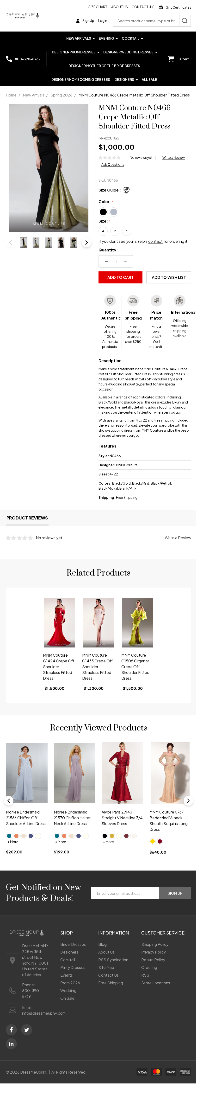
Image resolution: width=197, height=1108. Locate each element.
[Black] (105, 836)
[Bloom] (16, 836)
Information (113, 932)
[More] (93, 38)
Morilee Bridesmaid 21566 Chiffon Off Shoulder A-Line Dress (26, 817)
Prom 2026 (70, 982)
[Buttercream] (23, 836)
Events (66, 975)
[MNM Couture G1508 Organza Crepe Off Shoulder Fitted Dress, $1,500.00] (137, 622)
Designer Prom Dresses (74, 52)
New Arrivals (78, 38)
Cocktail (130, 38)
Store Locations (155, 982)
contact (155, 241)
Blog (102, 944)
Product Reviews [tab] (27, 517)
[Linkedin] (11, 1043)
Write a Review (173, 157)
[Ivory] (38, 836)
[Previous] (8, 801)
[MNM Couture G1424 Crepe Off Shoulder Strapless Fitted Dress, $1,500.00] (59, 622)
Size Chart (97, 7)
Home (11, 94)
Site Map (106, 967)
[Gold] (112, 836)
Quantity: (108, 249)
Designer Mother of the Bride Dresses (104, 66)
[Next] (188, 801)
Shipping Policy (154, 944)
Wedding (68, 990)
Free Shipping (110, 982)
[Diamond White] (133, 836)
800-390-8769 (31, 993)
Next (86, 242)
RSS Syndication (113, 959)
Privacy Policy (153, 951)
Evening (106, 38)
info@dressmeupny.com (44, 1013)
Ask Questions (112, 164)
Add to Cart (120, 277)
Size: (104, 221)
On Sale (67, 998)
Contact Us (108, 975)
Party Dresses (72, 967)
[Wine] (126, 836)
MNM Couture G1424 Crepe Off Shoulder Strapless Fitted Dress (58, 667)
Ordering (149, 967)
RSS (145, 975)
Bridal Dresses (73, 944)
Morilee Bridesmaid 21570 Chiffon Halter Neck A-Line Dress (72, 817)
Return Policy (153, 959)
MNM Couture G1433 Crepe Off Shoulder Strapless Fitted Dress (97, 667)
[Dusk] (31, 836)
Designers (124, 79)
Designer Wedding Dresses (128, 52)
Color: (106, 202)
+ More (12, 841)
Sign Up (175, 893)
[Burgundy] (160, 841)
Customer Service (163, 932)
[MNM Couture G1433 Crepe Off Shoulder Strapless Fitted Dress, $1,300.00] (98, 622)
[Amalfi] (9, 836)
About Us (119, 7)
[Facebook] (11, 1029)
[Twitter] (26, 1029)
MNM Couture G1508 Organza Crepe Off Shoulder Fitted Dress (135, 667)
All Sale (149, 79)
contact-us (143, 7)
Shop (66, 932)
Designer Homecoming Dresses (80, 79)
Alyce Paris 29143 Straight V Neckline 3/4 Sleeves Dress (122, 817)
